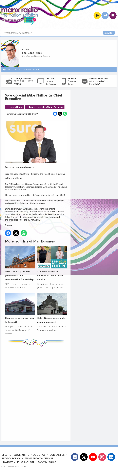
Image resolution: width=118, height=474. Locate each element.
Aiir (25, 466)
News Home (16, 107)
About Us (39, 454)
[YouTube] (93, 457)
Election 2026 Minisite (15, 454)
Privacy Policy (11, 458)
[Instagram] (102, 457)
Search (108, 32)
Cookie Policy (47, 461)
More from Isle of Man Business (46, 107)
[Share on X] (60, 114)
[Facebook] (75, 457)
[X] (84, 457)
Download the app (72, 82)
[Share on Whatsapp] (65, 114)
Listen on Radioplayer (51, 82)
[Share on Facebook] (55, 114)
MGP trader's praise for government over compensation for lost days (20, 275)
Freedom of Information (18, 461)
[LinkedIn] (111, 457)
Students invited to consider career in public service (50, 275)
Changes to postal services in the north (19, 319)
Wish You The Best (31, 69)
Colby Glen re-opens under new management (51, 319)
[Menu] (113, 15)
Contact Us (57, 454)
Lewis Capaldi (13, 69)
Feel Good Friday (32, 52)
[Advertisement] (59, 391)
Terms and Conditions (38, 458)
